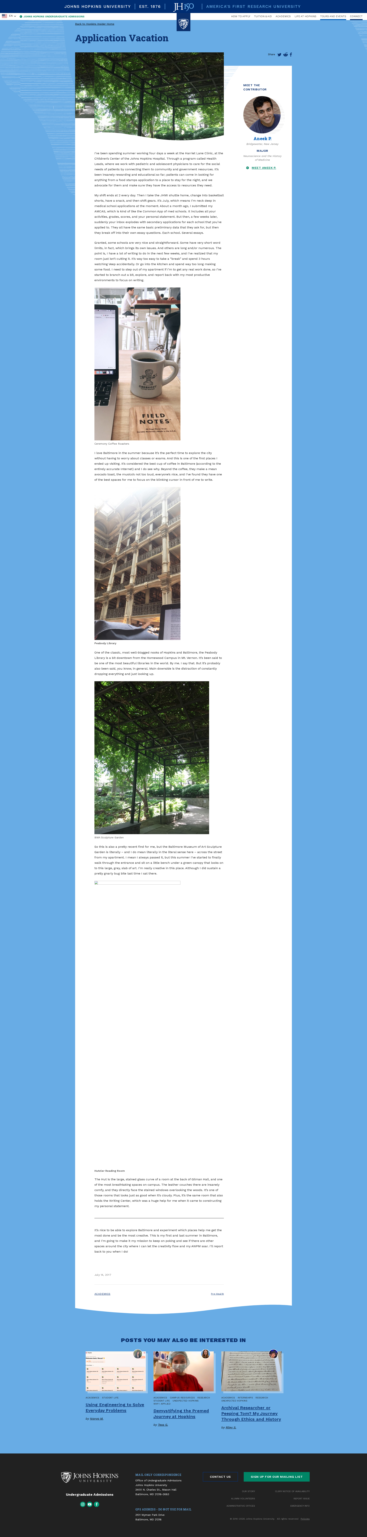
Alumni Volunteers (243, 1498)
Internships (245, 1397)
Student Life (110, 1397)
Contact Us (220, 1477)
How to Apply (240, 16)
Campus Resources (182, 1397)
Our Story (248, 1491)
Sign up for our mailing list (277, 1477)
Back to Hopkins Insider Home (94, 23)
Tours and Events (333, 16)
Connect (356, 16)
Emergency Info (300, 1506)
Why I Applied (162, 1403)
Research (203, 1397)
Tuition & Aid (263, 16)
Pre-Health (217, 1294)
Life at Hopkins (305, 16)
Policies (305, 1519)
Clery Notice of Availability (292, 1491)
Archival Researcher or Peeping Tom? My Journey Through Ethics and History (251, 1413)
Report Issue (302, 1498)
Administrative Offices (241, 1506)
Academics (283, 16)
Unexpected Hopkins (186, 1400)
